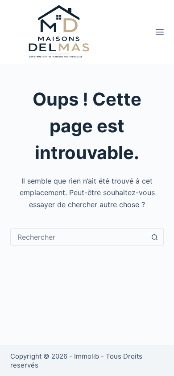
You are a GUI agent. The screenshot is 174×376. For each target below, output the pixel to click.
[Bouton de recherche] (154, 237)
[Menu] (160, 32)
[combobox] (78, 237)
